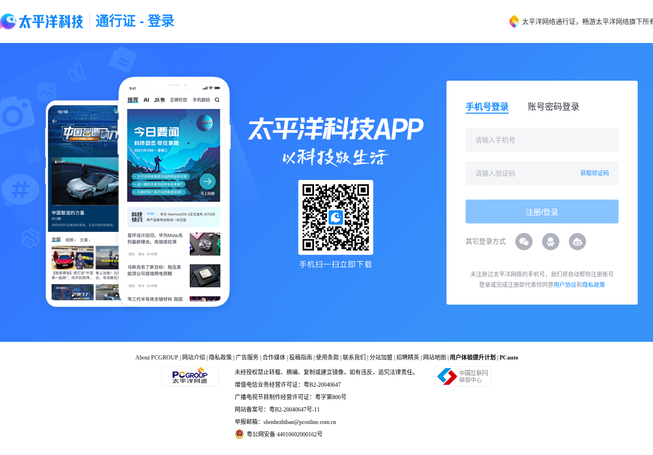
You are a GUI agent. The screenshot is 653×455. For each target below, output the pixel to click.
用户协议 (565, 285)
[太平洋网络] (190, 375)
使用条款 (327, 357)
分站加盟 (381, 357)
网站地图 (434, 357)
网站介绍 (193, 357)
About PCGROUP (156, 357)
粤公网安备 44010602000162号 (285, 434)
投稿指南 (300, 357)
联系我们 (354, 357)
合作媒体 (273, 357)
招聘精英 (407, 357)
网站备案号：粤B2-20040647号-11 (277, 409)
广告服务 (247, 357)
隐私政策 (593, 285)
